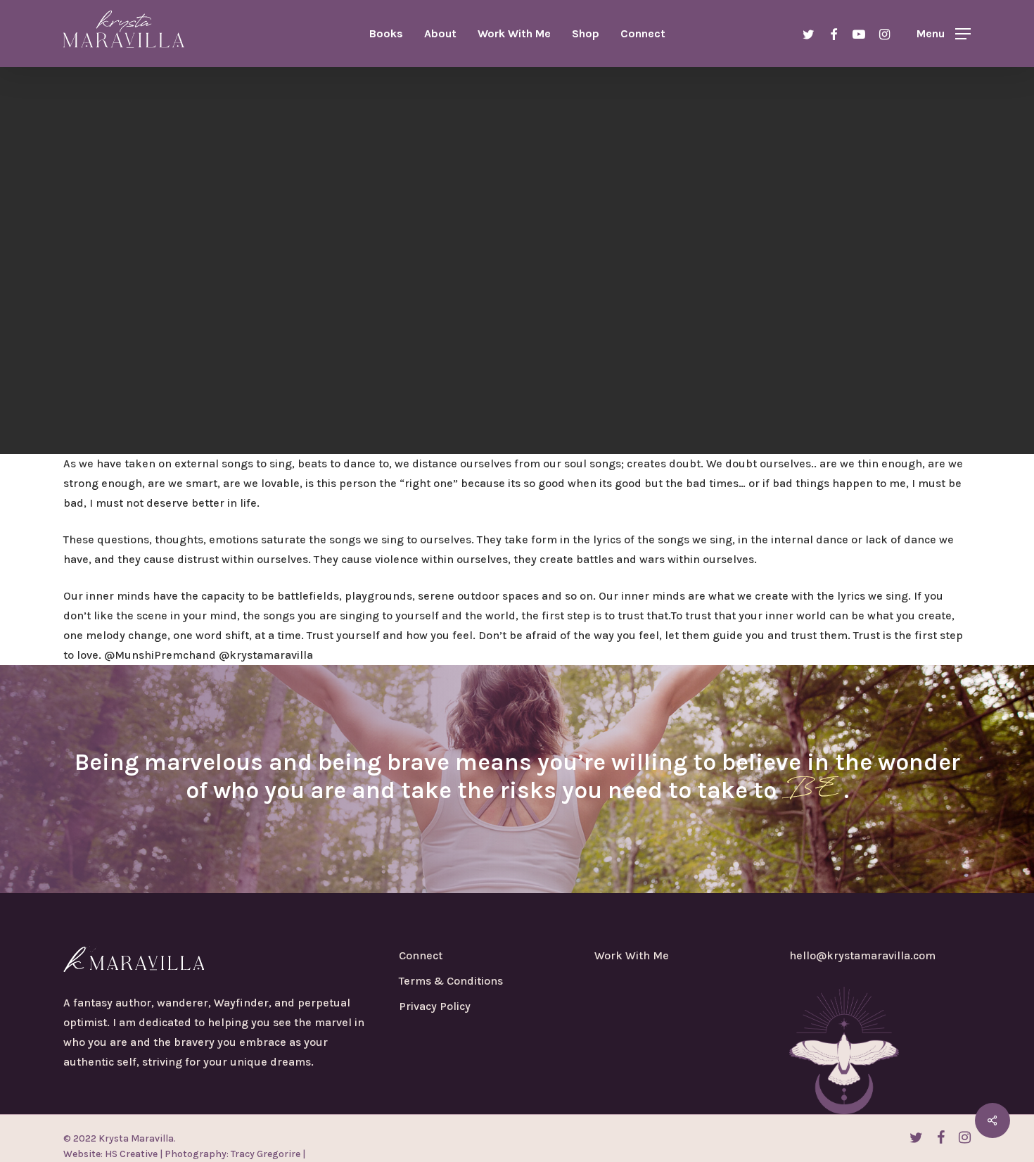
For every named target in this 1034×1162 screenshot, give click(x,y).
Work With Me (631, 955)
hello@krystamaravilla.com (862, 955)
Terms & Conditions (451, 980)
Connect (420, 955)
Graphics (517, 292)
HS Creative (130, 1154)
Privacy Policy (435, 1006)
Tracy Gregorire (264, 1154)
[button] (944, 33)
